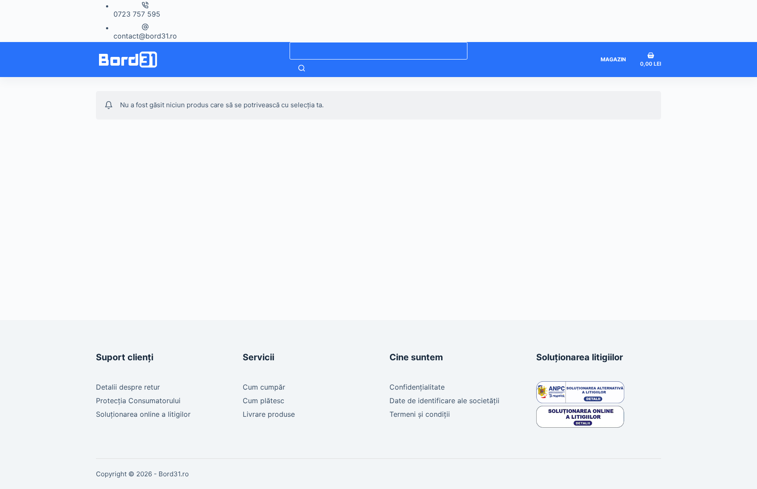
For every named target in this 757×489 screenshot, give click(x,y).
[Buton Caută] (302, 68)
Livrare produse (269, 414)
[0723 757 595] (145, 5)
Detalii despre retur (128, 387)
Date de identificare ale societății (444, 400)
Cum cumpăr (264, 387)
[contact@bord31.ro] (145, 27)
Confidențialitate (417, 387)
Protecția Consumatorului (138, 400)
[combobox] (378, 51)
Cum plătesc (263, 400)
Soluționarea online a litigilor (143, 414)
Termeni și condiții (419, 414)
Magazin (613, 59)
